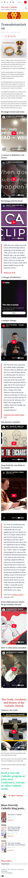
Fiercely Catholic (9, 7)
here (24, 764)
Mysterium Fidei (18, 594)
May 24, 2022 (6, 32)
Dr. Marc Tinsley (16, 32)
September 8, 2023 (13, 833)
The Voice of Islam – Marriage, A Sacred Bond (16, 844)
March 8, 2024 (12, 817)
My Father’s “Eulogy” (15, 814)
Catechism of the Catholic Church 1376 (14, 416)
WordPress (9, 872)
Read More (10, 820)
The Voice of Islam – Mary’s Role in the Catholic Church (14, 828)
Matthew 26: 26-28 (9, 272)
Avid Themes (4, 871)
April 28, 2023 (12, 847)
